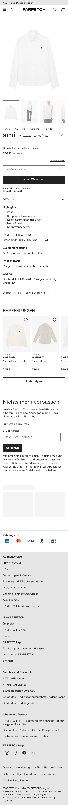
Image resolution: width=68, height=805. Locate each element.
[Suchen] (13, 9)
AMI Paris (20, 129)
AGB (37, 767)
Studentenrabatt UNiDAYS (19, 690)
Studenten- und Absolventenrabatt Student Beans (34, 696)
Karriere (7, 636)
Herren (6, 129)
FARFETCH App (12, 642)
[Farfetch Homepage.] (34, 9)
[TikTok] (16, 753)
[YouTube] (33, 753)
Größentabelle (57, 160)
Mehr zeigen (34, 381)
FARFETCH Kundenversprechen (22, 606)
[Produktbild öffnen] (34, 57)
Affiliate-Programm (14, 678)
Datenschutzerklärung (25, 463)
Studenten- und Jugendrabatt (21, 703)
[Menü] (5, 9)
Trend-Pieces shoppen (21, 3)
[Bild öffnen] (11, 112)
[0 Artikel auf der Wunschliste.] (55, 9)
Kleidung (34, 129)
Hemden (48, 129)
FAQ (6, 569)
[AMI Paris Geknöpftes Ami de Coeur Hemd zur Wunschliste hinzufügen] (61, 134)
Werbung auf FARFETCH (18, 654)
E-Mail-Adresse (11, 431)
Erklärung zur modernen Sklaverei (23, 648)
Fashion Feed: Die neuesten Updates (25, 736)
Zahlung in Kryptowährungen (21, 593)
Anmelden (12, 447)
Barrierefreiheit (53, 767)
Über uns (8, 623)
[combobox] (34, 169)
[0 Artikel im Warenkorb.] (63, 9)
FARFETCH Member (15, 684)
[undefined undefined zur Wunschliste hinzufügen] (26, 320)
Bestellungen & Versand (17, 575)
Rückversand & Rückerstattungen (23, 581)
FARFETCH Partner (14, 630)
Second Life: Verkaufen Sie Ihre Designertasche (32, 730)
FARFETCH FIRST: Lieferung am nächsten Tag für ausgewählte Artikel (33, 722)
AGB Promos (11, 599)
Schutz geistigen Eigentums (20, 774)
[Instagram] (7, 753)
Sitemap (8, 660)
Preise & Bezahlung (15, 587)
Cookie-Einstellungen (16, 780)
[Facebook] (24, 753)
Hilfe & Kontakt (12, 563)
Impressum (48, 774)
